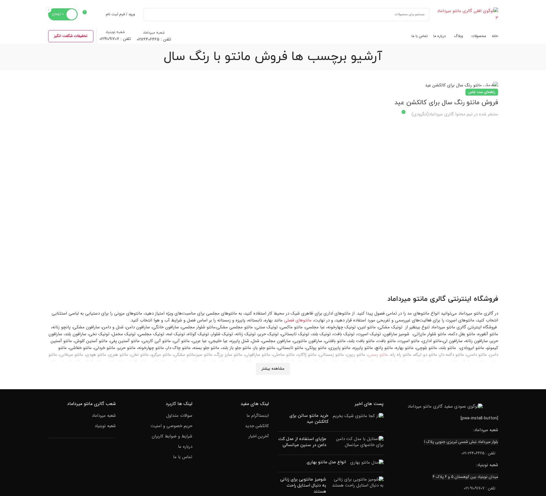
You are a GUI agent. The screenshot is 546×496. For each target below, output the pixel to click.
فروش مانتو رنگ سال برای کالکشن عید (446, 102)
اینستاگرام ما (257, 416)
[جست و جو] (150, 14)
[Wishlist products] (98, 14)
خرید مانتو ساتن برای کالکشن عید (308, 419)
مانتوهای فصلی (298, 320)
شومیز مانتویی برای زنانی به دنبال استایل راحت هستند (303, 485)
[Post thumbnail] (358, 420)
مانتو (420, 299)
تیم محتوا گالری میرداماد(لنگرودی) (442, 114)
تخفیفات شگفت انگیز (70, 36)
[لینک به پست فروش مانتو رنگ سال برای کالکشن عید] (444, 85)
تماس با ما (182, 457)
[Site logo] (466, 14)
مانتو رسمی (378, 354)
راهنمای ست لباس (481, 92)
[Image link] (445, 406)
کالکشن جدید (257, 426)
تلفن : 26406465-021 (478, 453)
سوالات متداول (179, 416)
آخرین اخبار (258, 436)
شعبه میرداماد (104, 416)
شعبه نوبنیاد (105, 426)
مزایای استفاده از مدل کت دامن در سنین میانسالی (302, 442)
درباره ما (185, 447)
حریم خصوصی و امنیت (171, 426)
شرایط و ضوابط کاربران (172, 436)
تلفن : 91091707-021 (479, 488)
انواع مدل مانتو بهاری (326, 462)
